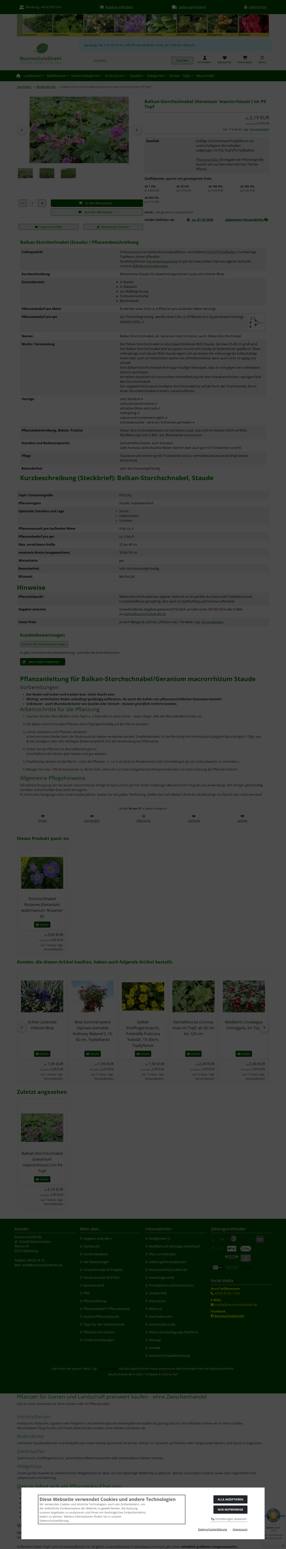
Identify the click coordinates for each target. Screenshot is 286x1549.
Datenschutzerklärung (212, 1529)
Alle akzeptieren (230, 1499)
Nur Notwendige (230, 1509)
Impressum (240, 1529)
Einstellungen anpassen (231, 1519)
